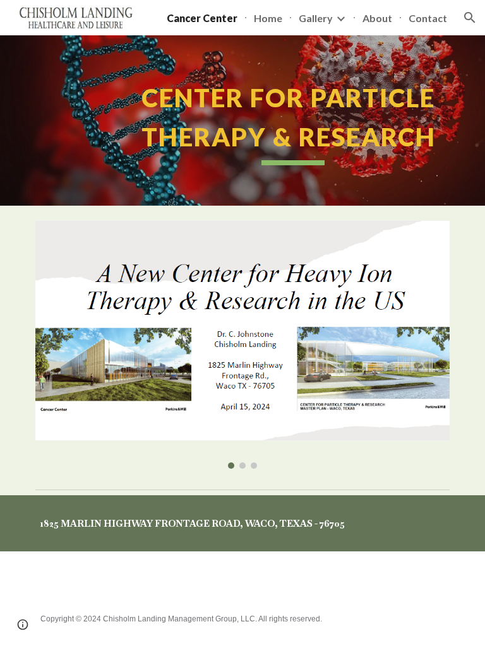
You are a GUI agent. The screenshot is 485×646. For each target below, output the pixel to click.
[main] (242, 120)
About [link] (377, 18)
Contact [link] (428, 18)
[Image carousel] (242, 345)
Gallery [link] (316, 18)
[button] (470, 18)
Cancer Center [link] (202, 18)
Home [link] (268, 18)
